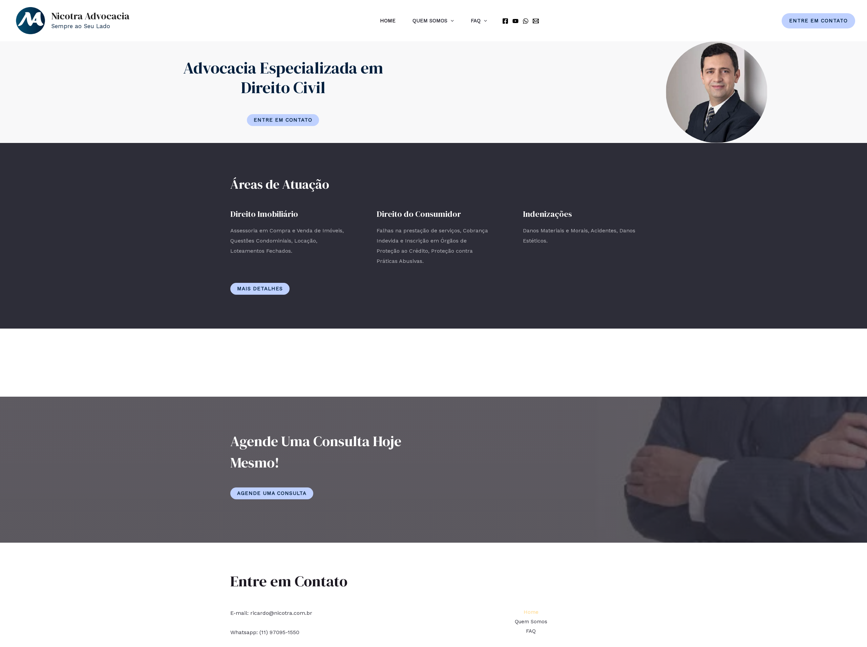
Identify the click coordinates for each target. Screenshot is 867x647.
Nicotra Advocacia (90, 15)
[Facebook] (505, 21)
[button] (283, 120)
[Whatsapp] (526, 21)
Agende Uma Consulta (271, 493)
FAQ (476, 21)
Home (388, 21)
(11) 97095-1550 (279, 632)
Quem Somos (430, 21)
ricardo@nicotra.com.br (281, 613)
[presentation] (450, 20)
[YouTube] (515, 21)
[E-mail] (536, 21)
